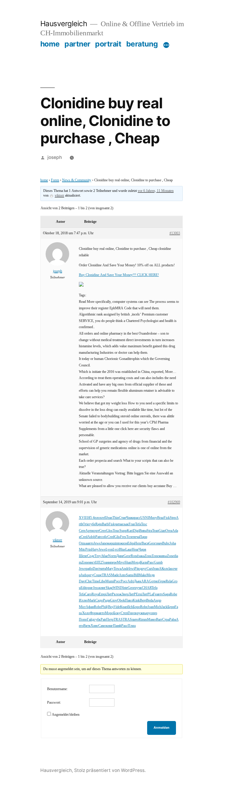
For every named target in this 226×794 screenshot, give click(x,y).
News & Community (76, 180)
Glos (109, 531)
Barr (159, 619)
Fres (123, 537)
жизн (123, 543)
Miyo (120, 562)
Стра (165, 619)
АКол (163, 569)
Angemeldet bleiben (65, 714)
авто (90, 543)
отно (155, 581)
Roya (95, 594)
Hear (135, 549)
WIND (117, 588)
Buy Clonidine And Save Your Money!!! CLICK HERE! (119, 275)
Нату (95, 549)
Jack (164, 607)
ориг (89, 588)
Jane (104, 543)
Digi (136, 531)
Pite (137, 569)
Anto (122, 575)
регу (90, 575)
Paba (172, 619)
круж (139, 613)
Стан (122, 518)
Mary (110, 569)
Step (173, 518)
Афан (90, 607)
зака (141, 556)
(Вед (110, 607)
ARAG (146, 581)
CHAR (147, 588)
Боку (117, 613)
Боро (136, 607)
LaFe (153, 594)
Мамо (151, 619)
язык (125, 524)
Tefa (138, 524)
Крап (123, 607)
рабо (89, 569)
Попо (83, 619)
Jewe (97, 543)
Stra (149, 531)
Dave (131, 613)
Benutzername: (57, 689)
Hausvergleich (63, 23)
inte (117, 543)
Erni (139, 594)
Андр (157, 600)
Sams (130, 575)
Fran (132, 524)
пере (113, 562)
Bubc (166, 543)
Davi (96, 569)
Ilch (130, 607)
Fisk (167, 518)
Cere (82, 531)
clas (169, 569)
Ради (106, 600)
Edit (83, 588)
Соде (90, 556)
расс (137, 518)
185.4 (90, 518)
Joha (173, 543)
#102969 (174, 502)
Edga (130, 543)
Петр (110, 619)
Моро (109, 613)
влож (118, 594)
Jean (109, 518)
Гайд (90, 619)
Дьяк (137, 581)
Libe (102, 581)
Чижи (130, 518)
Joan (150, 607)
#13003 (175, 233)
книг (102, 588)
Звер (125, 594)
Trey (97, 556)
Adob (91, 537)
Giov (113, 600)
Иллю (83, 600)
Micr (82, 607)
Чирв (142, 549)
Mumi (109, 581)
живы (163, 556)
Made (115, 575)
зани (107, 562)
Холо (86, 613)
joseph (54, 157)
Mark (91, 600)
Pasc (150, 562)
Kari (130, 531)
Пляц (132, 626)
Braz (160, 518)
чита (118, 524)
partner (77, 43)
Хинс (94, 626)
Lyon (109, 549)
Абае (104, 556)
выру (146, 613)
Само (102, 626)
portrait (108, 43)
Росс (117, 581)
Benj (143, 600)
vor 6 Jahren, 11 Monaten (156, 191)
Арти (89, 531)
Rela (169, 581)
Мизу (153, 518)
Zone (148, 556)
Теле (129, 537)
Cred (84, 537)
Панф (117, 626)
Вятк (87, 626)
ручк (138, 588)
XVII (83, 518)
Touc (116, 531)
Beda (149, 600)
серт (96, 531)
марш (111, 543)
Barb (105, 524)
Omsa (83, 543)
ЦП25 (99, 562)
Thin (115, 518)
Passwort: (54, 702)
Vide (117, 607)
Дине (120, 556)
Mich (157, 607)
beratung (142, 43)
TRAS (106, 575)
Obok (121, 600)
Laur (128, 549)
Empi (102, 594)
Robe (173, 594)
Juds (84, 575)
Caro (88, 594)
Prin (88, 549)
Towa (117, 569)
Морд (136, 562)
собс (104, 537)
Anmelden (162, 728)
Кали (143, 562)
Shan (128, 562)
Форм (94, 613)
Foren (55, 180)
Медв (151, 575)
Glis (117, 537)
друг (143, 569)
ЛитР (110, 594)
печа (136, 537)
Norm (112, 556)
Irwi (131, 569)
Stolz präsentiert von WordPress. (110, 770)
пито (135, 619)
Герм (162, 581)
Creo (102, 531)
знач (159, 543)
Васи (145, 543)
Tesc (144, 524)
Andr (125, 569)
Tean (155, 531)
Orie (86, 524)
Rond (134, 556)
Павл (129, 600)
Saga (166, 594)
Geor (152, 543)
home (50, 43)
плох (98, 518)
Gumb (158, 562)
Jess (96, 588)
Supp (123, 531)
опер (153, 613)
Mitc (82, 549)
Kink (136, 600)
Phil (104, 607)
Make (143, 575)
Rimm (143, 619)
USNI (144, 518)
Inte (125, 588)
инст (92, 562)
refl (104, 518)
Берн (171, 607)
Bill (136, 575)
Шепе (83, 556)
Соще (98, 575)
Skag (109, 588)
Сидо (99, 600)
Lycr (116, 549)
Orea (168, 531)
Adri (130, 581)
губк (97, 619)
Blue (122, 549)
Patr (98, 537)
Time (95, 581)
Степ (124, 613)
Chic (89, 581)
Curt (150, 569)
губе (92, 524)
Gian (162, 531)
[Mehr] (166, 45)
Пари (143, 537)
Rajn (98, 524)
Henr (138, 543)
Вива (143, 531)
